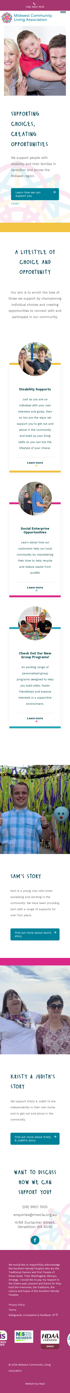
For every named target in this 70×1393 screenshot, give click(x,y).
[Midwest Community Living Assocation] (28, 18)
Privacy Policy (17, 1304)
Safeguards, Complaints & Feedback (30, 1315)
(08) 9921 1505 (35, 1207)
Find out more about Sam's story (35, 934)
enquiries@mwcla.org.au (35, 1215)
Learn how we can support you (35, 194)
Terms (12, 1309)
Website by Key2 (35, 1383)
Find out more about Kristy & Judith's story (35, 1138)
